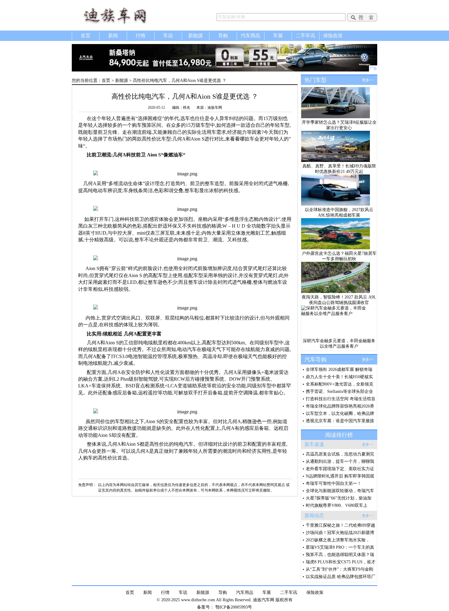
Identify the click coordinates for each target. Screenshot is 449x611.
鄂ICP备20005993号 (233, 607)
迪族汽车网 (123, 15)
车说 (168, 35)
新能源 (195, 35)
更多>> (368, 80)
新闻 (113, 35)
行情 (140, 35)
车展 (278, 35)
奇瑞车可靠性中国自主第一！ (333, 483)
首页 (85, 35)
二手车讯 (305, 35)
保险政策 (333, 35)
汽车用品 (250, 35)
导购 (223, 35)
